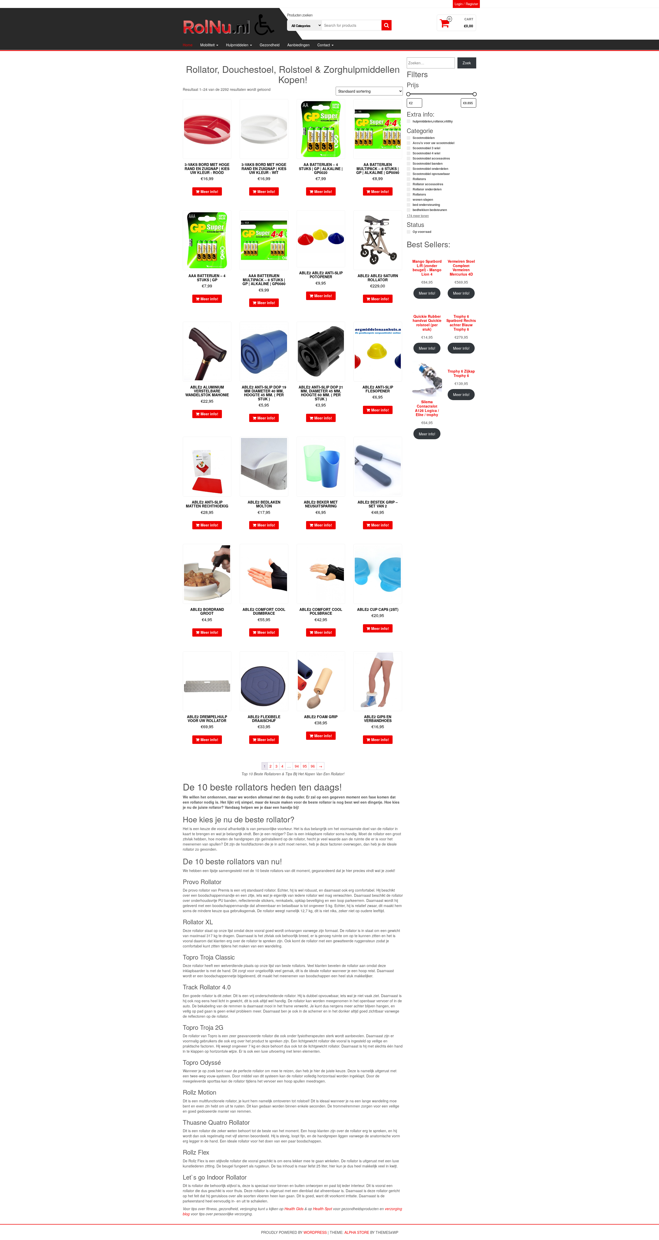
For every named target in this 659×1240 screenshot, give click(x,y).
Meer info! (209, 191)
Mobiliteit (208, 44)
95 (305, 766)
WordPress (315, 1232)
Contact (324, 44)
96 (313, 766)
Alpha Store (356, 1232)
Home (188, 44)
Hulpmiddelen (237, 44)
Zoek (467, 62)
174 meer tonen (418, 215)
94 (297, 766)
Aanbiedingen (298, 44)
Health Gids (294, 1208)
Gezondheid (270, 44)
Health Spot (322, 1208)
